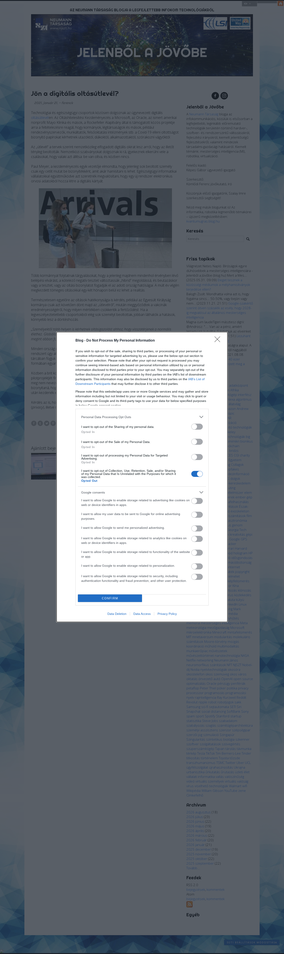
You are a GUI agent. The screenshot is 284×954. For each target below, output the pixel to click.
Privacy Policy (167, 614)
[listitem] (142, 417)
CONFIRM (110, 598)
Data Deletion (116, 614)
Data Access (142, 614)
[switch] (197, 427)
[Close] (219, 340)
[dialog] (142, 477)
